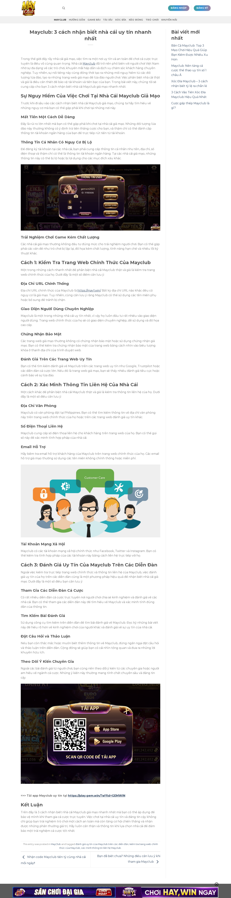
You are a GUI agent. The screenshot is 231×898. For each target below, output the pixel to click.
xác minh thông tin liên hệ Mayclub (101, 848)
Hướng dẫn (77, 19)
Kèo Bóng (136, 19)
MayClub (60, 19)
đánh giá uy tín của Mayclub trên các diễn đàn (102, 844)
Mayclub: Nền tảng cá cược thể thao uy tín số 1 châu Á (188, 70)
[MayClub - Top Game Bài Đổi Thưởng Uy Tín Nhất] (39, 8)
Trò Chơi (152, 19)
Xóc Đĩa (120, 19)
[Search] (63, 8)
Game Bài (94, 19)
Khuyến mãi (169, 19)
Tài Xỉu (108, 19)
